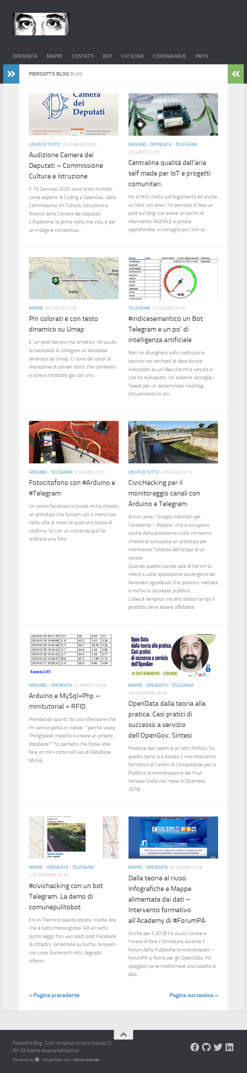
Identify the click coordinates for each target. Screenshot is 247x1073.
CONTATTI (83, 56)
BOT (107, 56)
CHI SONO (132, 56)
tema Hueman (86, 1059)
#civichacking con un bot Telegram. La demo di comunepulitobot (66, 896)
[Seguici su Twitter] (218, 1047)
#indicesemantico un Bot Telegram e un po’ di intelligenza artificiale (165, 329)
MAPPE (55, 56)
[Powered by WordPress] (37, 1060)
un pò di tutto (44, 144)
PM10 (201, 56)
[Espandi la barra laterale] (11, 74)
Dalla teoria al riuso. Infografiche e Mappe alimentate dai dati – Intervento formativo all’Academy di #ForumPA (166, 899)
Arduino (137, 144)
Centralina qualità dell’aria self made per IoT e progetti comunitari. (169, 173)
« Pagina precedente (54, 995)
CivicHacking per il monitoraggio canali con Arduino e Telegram (164, 493)
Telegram (186, 144)
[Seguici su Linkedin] (229, 1047)
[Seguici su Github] (206, 1047)
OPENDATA (25, 56)
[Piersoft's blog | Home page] (41, 24)
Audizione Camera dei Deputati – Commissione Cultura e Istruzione (66, 165)
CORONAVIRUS (169, 56)
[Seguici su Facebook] (194, 1047)
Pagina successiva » (193, 995)
